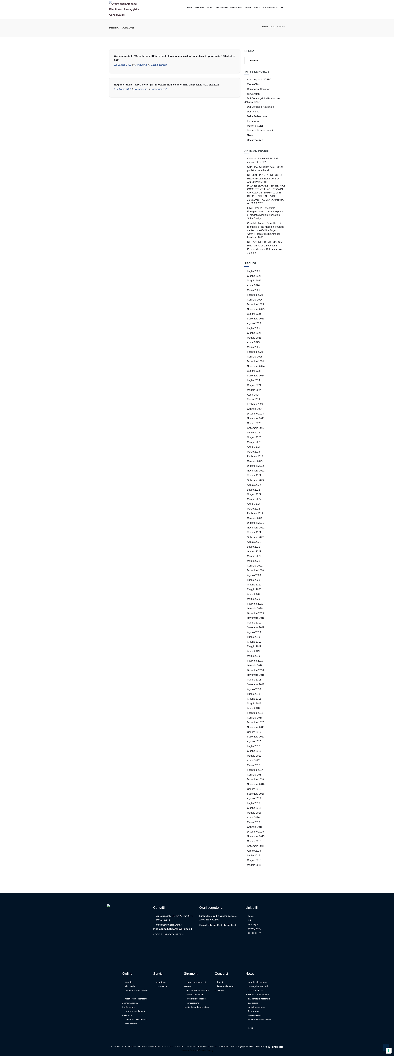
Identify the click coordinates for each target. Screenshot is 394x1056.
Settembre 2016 (255, 793)
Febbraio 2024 (255, 404)
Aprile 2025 (253, 342)
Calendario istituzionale (136, 1019)
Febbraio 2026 (255, 295)
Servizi (256, 7)
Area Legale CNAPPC (259, 79)
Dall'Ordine (253, 111)
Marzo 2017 (253, 765)
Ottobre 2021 (254, 532)
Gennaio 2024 (255, 409)
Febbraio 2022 (255, 513)
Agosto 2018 (254, 689)
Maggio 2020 (254, 589)
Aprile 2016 (253, 817)
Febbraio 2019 (255, 660)
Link (249, 920)
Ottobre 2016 (254, 789)
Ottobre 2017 (254, 732)
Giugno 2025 (254, 333)
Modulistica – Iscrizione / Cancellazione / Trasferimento (134, 1002)
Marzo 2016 (253, 822)
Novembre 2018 (256, 675)
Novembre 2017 (256, 727)
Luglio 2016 (253, 803)
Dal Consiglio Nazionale (260, 107)
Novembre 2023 (256, 418)
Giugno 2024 (254, 385)
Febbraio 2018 (255, 713)
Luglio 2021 (253, 546)
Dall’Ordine (253, 1003)
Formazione (236, 7)
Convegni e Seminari (258, 89)
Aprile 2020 (253, 594)
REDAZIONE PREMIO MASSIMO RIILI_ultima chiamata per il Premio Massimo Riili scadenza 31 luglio (265, 247)
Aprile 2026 (253, 285)
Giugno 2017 (254, 751)
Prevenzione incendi (196, 998)
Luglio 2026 (253, 271)
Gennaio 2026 (255, 299)
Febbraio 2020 (255, 603)
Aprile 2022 (253, 504)
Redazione (141, 64)
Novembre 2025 (256, 309)
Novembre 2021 (256, 527)
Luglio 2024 (253, 380)
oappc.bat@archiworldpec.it (175, 929)
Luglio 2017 (253, 746)
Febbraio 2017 (255, 770)
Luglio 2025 (253, 328)
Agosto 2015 (254, 850)
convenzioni (253, 94)
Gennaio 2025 (255, 356)
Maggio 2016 (254, 812)
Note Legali (253, 924)
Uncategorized (159, 64)
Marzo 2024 (253, 399)
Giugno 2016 (254, 808)
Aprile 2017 (253, 760)
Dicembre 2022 (255, 466)
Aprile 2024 (253, 394)
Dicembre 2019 (255, 613)
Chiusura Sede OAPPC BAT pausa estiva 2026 (262, 160)
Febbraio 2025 (255, 352)
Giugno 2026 (254, 276)
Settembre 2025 (255, 318)
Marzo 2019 (253, 656)
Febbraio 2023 (255, 456)
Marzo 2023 (253, 451)
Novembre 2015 (256, 836)
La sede (128, 982)
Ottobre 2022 (254, 475)
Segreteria (161, 982)
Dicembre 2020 (255, 570)
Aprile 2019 (253, 651)
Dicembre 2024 (255, 361)
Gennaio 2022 (255, 518)
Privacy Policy (254, 928)
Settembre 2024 (255, 375)
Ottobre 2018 (254, 679)
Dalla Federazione (257, 116)
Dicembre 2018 (255, 670)
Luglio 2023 (253, 432)
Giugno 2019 (254, 641)
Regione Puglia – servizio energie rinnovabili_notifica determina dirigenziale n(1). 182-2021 (166, 84)
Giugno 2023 (254, 437)
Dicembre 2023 (255, 413)
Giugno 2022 (254, 494)
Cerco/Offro (221, 7)
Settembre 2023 (255, 428)
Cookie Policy (254, 933)
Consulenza (161, 986)
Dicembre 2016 (255, 779)
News (209, 7)
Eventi (248, 7)
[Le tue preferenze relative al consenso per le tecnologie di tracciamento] (389, 1051)
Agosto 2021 (254, 542)
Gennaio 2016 (255, 827)
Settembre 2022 (255, 480)
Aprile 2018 (253, 708)
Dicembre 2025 (255, 304)
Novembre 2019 (256, 618)
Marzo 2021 (253, 561)
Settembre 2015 (255, 846)
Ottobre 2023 (254, 423)
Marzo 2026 (253, 290)
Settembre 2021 (255, 537)
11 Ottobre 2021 (122, 89)
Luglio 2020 (253, 580)
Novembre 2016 (256, 784)
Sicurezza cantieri (195, 994)
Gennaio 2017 (255, 774)
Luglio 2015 (253, 855)
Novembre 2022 (256, 470)
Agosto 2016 (254, 798)
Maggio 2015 (254, 865)
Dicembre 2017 (255, 722)
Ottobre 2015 (254, 841)
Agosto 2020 (254, 575)
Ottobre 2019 (254, 622)
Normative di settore (273, 7)
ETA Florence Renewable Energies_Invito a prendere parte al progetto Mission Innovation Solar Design (265, 213)
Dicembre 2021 (255, 523)
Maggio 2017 (254, 755)
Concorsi (199, 7)
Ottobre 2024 (254, 371)
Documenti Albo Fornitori (136, 990)
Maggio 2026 (254, 280)
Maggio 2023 (254, 442)
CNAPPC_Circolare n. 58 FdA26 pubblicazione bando (265, 169)
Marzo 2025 (253, 347)
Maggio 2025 (254, 337)
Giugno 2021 (254, 551)
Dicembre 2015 (255, 831)
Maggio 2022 (254, 499)
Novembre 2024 (256, 366)
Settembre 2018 (255, 684)
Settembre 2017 (255, 736)
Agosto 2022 (254, 485)
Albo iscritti (130, 986)
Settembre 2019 (255, 627)
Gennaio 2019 (255, 665)
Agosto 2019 (254, 632)
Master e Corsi (255, 125)
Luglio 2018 (253, 694)
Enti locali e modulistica (198, 990)
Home (265, 26)
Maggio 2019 (254, 646)
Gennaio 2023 (255, 461)
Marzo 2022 (253, 508)
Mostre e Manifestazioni (260, 130)
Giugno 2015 (254, 860)
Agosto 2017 (254, 741)
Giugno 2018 (254, 698)
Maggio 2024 (254, 390)
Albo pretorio (131, 1023)
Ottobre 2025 (254, 314)
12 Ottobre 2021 (123, 64)
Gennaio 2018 (255, 717)
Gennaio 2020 (255, 608)
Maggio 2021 (254, 556)
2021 (272, 26)
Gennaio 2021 (255, 565)
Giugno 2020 (254, 584)
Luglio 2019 (253, 637)
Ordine (189, 7)
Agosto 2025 (254, 323)
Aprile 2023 (253, 447)
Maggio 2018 (254, 703)
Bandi (220, 982)
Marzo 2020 (253, 599)
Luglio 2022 (253, 489)
